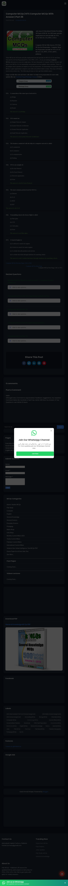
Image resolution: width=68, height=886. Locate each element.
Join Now (35, 454)
